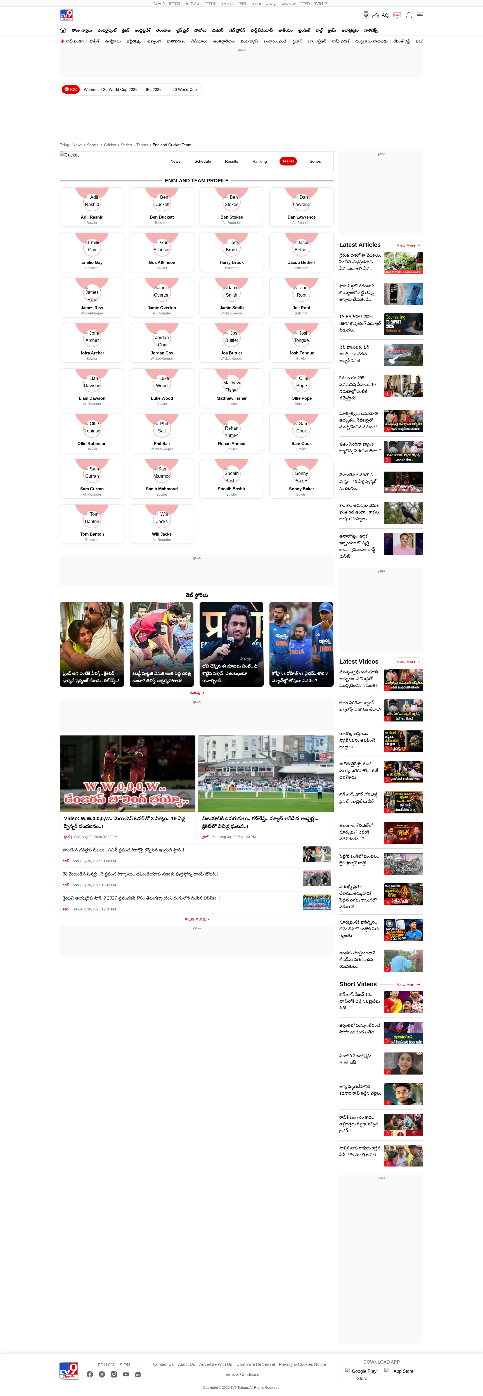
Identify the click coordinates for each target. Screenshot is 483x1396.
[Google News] (138, 1374)
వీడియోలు (199, 41)
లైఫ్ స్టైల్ (182, 30)
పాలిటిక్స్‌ (371, 30)
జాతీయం (285, 30)
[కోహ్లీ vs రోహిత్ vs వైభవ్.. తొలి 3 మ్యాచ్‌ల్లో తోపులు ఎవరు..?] (301, 605)
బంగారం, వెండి (275, 41)
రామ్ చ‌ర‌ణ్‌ (340, 41)
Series (126, 145)
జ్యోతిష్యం (134, 41)
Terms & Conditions (241, 1374)
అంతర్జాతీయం (224, 41)
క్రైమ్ (332, 30)
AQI (385, 15)
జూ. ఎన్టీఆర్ (317, 41)
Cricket (110, 145)
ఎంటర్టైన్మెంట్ (107, 30)
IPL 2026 (154, 89)
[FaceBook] (90, 1374)
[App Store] (401, 1375)
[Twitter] (102, 1374)
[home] (63, 30)
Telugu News (71, 145)
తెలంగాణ (163, 30)
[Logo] (66, 15)
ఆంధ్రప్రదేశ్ (142, 30)
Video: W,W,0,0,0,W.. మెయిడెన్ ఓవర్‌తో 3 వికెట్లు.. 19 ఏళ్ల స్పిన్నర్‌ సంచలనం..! (124, 822)
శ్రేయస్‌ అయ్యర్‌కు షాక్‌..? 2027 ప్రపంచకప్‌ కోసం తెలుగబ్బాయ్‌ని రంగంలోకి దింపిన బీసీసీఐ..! (141, 898)
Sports (93, 145)
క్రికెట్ (125, 30)
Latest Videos (358, 661)
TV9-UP (320, 4)
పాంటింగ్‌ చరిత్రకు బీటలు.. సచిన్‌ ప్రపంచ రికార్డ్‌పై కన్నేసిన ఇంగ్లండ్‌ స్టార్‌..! (123, 850)
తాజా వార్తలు (82, 30)
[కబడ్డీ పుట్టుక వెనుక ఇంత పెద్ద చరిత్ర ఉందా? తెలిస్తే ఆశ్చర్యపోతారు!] (161, 605)
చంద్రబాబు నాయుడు (371, 41)
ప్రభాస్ (297, 41)
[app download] (364, 15)
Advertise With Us (215, 1364)
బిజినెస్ (218, 30)
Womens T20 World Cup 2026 (111, 89)
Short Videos (358, 984)
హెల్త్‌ (319, 30)
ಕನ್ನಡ (193, 4)
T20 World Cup (183, 89)
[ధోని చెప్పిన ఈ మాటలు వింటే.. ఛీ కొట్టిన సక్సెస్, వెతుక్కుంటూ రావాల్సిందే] (231, 605)
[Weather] (375, 15)
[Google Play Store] (362, 1375)
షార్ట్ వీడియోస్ (262, 30)
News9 (159, 4)
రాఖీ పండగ (75, 41)
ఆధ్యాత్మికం (350, 30)
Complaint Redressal (255, 1364)
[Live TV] (395, 15)
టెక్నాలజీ (154, 41)
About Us (186, 1364)
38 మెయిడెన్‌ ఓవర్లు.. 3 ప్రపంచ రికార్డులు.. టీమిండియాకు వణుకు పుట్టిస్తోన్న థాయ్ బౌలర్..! (140, 874)
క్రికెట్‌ (67, 837)
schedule (203, 161)
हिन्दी (175, 4)
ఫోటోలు (200, 30)
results (231, 161)
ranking (259, 161)
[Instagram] (114, 1374)
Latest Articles (360, 244)
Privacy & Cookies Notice (302, 1364)
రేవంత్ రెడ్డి (402, 41)
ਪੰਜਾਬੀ (256, 4)
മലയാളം (288, 4)
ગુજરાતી (227, 4)
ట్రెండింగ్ (304, 30)
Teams (142, 145)
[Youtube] (126, 1374)
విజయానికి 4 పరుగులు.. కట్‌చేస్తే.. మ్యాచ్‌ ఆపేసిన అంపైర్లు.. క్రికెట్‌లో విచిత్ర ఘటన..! (260, 822)
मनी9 (305, 4)
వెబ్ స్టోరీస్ (237, 30)
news (175, 161)
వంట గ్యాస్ (249, 41)
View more (406, 245)
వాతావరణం (176, 41)
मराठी (210, 4)
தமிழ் (271, 4)
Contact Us (163, 1364)
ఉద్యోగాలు (113, 41)
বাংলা (242, 4)
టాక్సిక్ (94, 41)
